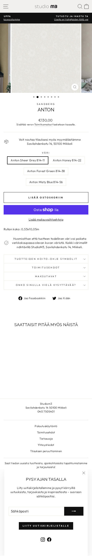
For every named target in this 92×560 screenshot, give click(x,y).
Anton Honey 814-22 (67, 160)
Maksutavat (46, 276)
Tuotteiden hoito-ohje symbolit (46, 258)
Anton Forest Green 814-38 (46, 171)
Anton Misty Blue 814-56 (46, 182)
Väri (46, 152)
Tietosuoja (46, 438)
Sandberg (46, 104)
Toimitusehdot (46, 267)
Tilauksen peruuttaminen (46, 451)
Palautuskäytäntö (46, 426)
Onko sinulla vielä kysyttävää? (46, 284)
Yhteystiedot (46, 444)
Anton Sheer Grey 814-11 (28, 160)
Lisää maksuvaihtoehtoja (46, 219)
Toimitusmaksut (43, 124)
